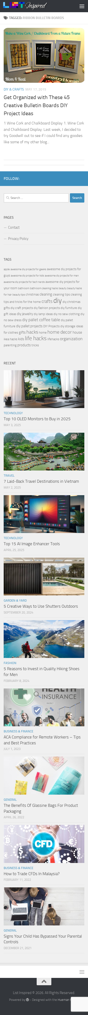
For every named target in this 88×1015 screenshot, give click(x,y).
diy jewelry (25, 314)
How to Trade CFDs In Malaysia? (32, 873)
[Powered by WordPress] (27, 999)
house (77, 332)
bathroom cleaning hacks (44, 288)
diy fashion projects (47, 308)
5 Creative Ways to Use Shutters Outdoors (41, 606)
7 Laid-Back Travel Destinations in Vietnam (41, 481)
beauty (62, 288)
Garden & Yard (15, 600)
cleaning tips (61, 294)
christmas (32, 294)
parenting (10, 345)
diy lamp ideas (43, 314)
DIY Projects (51, 326)
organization (71, 338)
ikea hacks (10, 339)
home (43, 332)
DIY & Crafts (14, 89)
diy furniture (69, 308)
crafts (47, 301)
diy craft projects (22, 308)
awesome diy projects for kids (27, 275)
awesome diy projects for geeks (28, 269)
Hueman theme (68, 1000)
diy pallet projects (29, 326)
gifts (22, 332)
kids (21, 339)
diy (57, 300)
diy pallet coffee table (41, 320)
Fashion (10, 663)
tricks (35, 345)
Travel (9, 475)
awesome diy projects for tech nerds (24, 282)
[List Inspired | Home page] (32, 6)
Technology (13, 413)
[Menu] (82, 6)
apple (7, 269)
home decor (59, 332)
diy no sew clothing (67, 314)
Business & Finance (18, 731)
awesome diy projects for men (62, 275)
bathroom (23, 288)
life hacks (36, 338)
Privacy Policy (18, 238)
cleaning (46, 294)
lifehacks (53, 339)
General (10, 799)
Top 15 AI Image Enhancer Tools (32, 543)
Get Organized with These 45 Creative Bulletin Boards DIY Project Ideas (37, 105)
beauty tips (18, 294)
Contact (14, 227)
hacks (32, 332)
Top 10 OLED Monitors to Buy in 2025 (37, 418)
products (24, 345)
